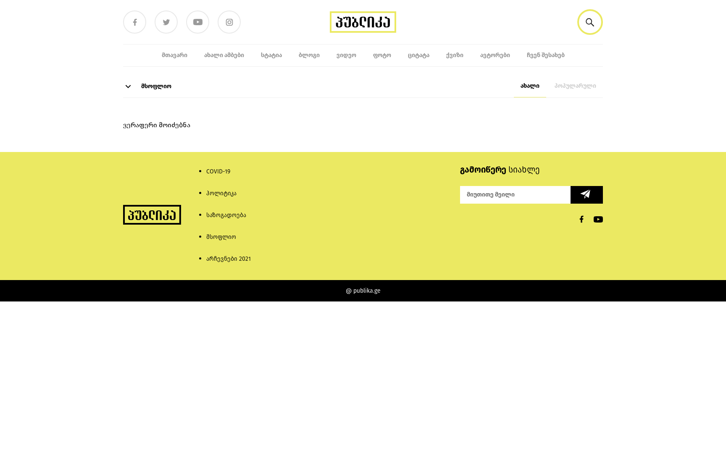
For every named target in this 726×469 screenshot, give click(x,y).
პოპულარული (575, 85)
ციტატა (418, 55)
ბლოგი (309, 55)
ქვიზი (454, 55)
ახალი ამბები (224, 55)
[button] (590, 22)
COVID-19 (218, 171)
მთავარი (174, 55)
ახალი (530, 85)
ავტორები (495, 55)
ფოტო (382, 55)
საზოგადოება (226, 215)
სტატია (271, 55)
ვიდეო (346, 55)
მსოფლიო (155, 86)
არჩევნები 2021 (228, 258)
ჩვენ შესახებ (546, 55)
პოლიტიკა (221, 193)
